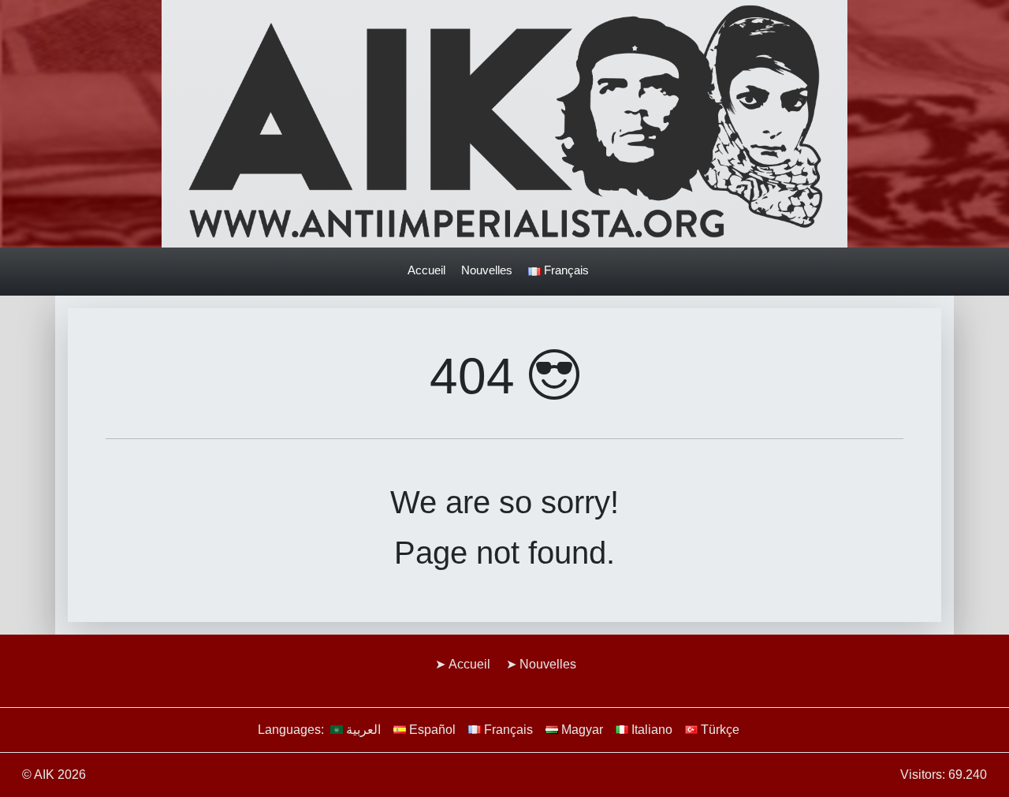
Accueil (426, 270)
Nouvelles (486, 270)
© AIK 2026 (54, 774)
